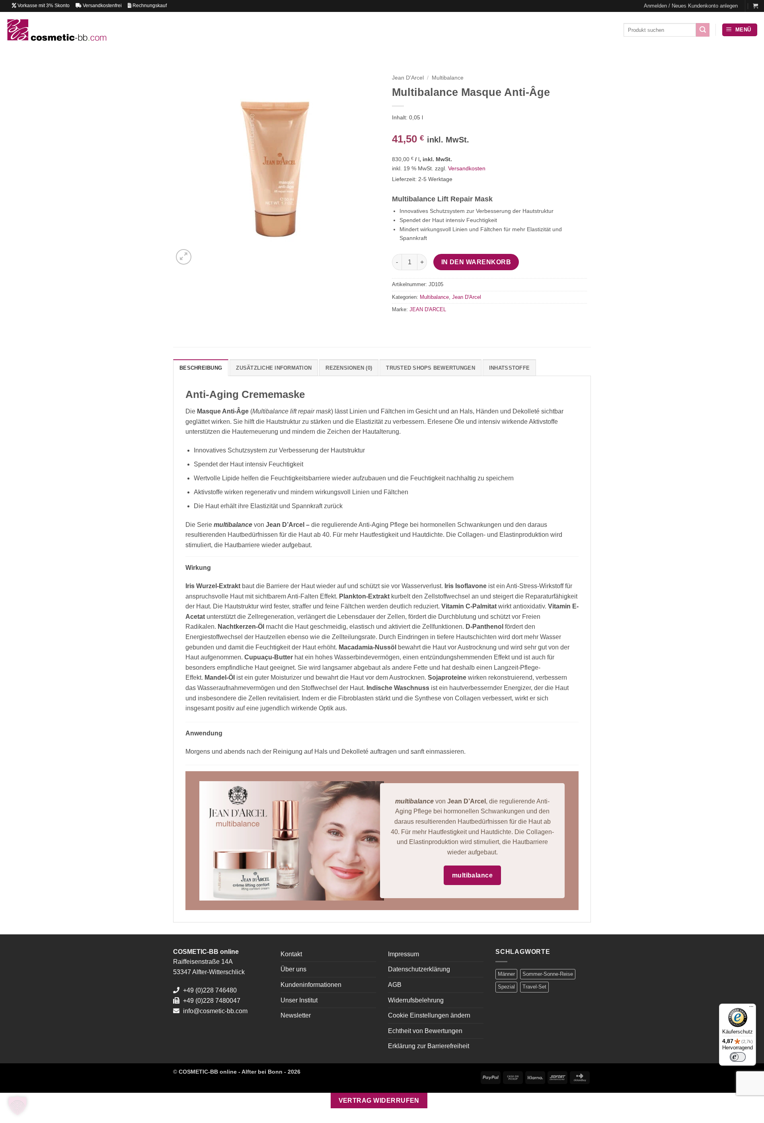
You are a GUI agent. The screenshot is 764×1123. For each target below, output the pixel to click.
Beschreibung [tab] (200, 368)
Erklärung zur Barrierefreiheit (428, 1046)
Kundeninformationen (311, 984)
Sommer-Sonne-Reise (547, 974)
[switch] (738, 1057)
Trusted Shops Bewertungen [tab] (430, 368)
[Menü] (751, 1008)
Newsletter (296, 1015)
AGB (394, 984)
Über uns (293, 969)
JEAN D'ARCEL (427, 309)
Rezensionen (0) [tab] (348, 368)
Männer (506, 974)
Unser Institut (299, 1000)
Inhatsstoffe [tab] (509, 368)
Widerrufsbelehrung (416, 1000)
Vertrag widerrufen (379, 1100)
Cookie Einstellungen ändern (429, 1015)
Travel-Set (534, 987)
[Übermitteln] (702, 30)
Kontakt (291, 954)
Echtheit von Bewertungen (425, 1030)
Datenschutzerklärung (419, 969)
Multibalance (448, 78)
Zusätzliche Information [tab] (274, 368)
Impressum (403, 954)
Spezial (506, 987)
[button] (691, 6)
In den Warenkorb (476, 262)
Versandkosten (466, 168)
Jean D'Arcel (408, 78)
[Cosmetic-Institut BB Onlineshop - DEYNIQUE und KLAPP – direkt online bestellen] (56, 29)
